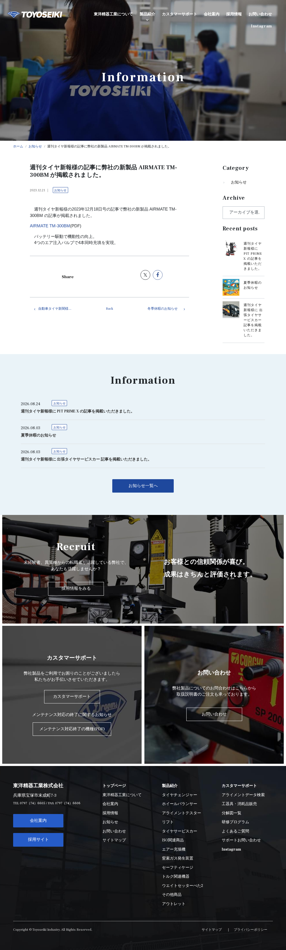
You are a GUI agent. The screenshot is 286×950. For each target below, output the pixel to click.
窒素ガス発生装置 (177, 858)
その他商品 (172, 894)
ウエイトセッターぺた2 (182, 885)
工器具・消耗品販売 (239, 803)
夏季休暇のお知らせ (38, 435)
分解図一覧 (231, 813)
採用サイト (38, 839)
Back (109, 309)
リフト (168, 822)
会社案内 (38, 820)
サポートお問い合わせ (241, 840)
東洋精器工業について (122, 795)
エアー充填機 (173, 849)
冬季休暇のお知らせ (162, 309)
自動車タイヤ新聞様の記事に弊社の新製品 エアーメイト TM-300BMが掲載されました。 (60, 309)
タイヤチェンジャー (179, 795)
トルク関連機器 (175, 876)
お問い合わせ (114, 831)
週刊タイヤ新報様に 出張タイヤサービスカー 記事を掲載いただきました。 (253, 320)
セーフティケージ (177, 867)
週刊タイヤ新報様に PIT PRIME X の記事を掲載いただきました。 (78, 411)
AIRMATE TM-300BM (50, 225)
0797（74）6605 (32, 803)
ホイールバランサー (179, 803)
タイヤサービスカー (179, 831)
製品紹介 (147, 14)
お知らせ (60, 190)
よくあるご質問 (235, 831)
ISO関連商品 (173, 840)
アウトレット (173, 903)
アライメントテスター (181, 813)
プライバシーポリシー (250, 930)
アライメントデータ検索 (243, 795)
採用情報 (110, 813)
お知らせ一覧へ (143, 485)
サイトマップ (114, 840)
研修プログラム (235, 822)
